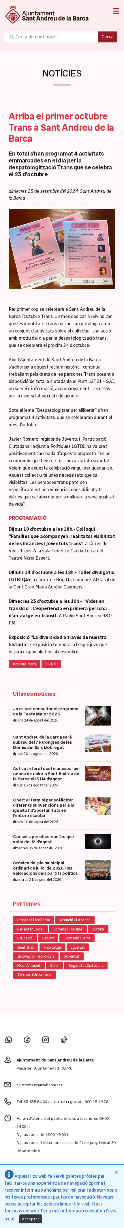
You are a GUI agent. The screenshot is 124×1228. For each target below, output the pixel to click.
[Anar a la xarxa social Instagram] (45, 1040)
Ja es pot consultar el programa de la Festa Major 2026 (45, 711)
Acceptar (30, 1218)
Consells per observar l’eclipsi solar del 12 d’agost (43, 839)
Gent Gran (25, 947)
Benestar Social (30, 929)
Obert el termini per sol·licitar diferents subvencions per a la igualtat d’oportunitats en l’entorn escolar (43, 807)
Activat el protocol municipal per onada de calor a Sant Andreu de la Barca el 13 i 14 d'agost (46, 774)
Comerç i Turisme (67, 929)
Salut (54, 965)
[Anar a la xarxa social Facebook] (27, 1040)
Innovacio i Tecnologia (35, 956)
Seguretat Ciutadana (86, 965)
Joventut (71, 956)
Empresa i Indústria (33, 920)
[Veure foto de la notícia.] (62, 248)
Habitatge (52, 947)
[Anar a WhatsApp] (9, 1040)
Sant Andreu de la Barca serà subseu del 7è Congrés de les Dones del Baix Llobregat (42, 742)
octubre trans (24, 664)
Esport (48, 938)
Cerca (108, 37)
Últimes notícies (34, 694)
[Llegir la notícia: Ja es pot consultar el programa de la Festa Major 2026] (98, 715)
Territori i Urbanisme (34, 974)
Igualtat (78, 947)
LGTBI (51, 664)
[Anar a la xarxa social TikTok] (64, 1040)
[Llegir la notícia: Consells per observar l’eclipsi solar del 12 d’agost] (98, 841)
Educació (25, 938)
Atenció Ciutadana (75, 920)
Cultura (98, 929)
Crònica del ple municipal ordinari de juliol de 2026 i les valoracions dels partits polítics (45, 868)
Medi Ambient (28, 965)
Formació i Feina (77, 938)
